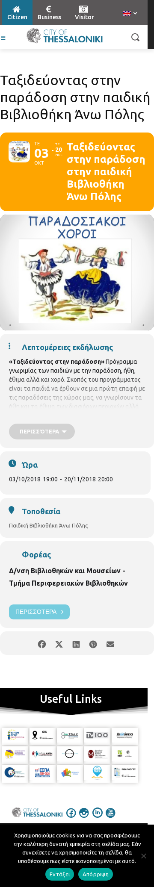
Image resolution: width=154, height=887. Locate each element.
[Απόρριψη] (143, 856)
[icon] (71, 818)
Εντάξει (60, 874)
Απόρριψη (96, 874)
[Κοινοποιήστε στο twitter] (58, 643)
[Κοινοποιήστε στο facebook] (41, 643)
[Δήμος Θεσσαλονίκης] (65, 36)
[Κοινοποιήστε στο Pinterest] (93, 643)
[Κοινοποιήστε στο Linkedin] (75, 643)
